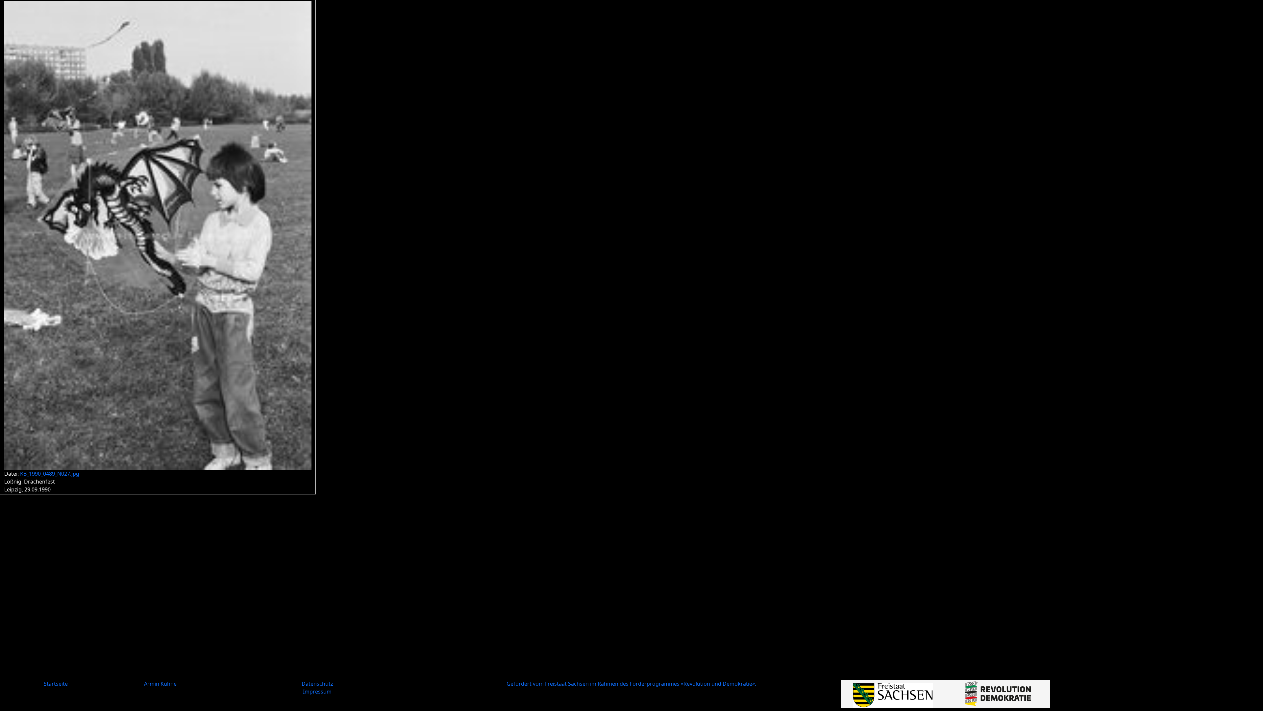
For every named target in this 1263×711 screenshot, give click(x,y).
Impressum (317, 691)
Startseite (56, 683)
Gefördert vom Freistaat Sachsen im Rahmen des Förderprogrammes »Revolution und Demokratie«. (631, 683)
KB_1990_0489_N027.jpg (49, 473)
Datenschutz (317, 683)
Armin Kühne (160, 683)
